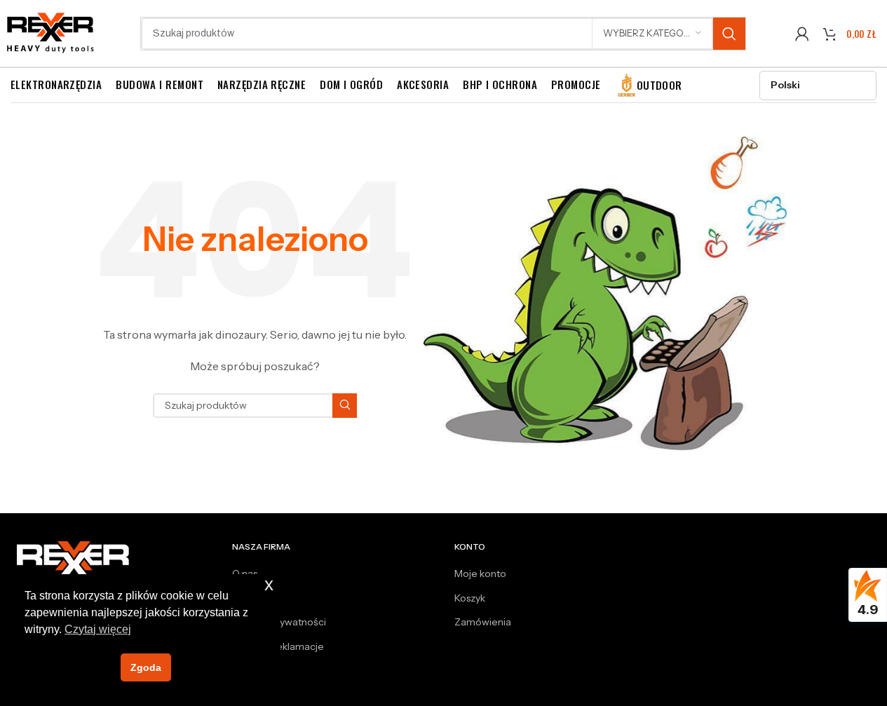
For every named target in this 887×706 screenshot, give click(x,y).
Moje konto (480, 573)
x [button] (268, 584)
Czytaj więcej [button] (98, 629)
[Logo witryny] (51, 32)
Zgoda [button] (145, 667)
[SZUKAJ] (729, 34)
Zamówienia (482, 622)
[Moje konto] (802, 34)
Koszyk (469, 598)
